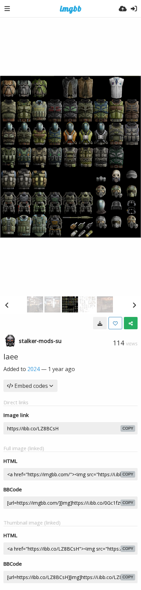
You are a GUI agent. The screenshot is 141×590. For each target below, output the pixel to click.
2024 (33, 369)
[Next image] (134, 305)
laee (10, 356)
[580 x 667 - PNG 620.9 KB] (100, 323)
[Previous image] (7, 305)
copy (128, 428)
